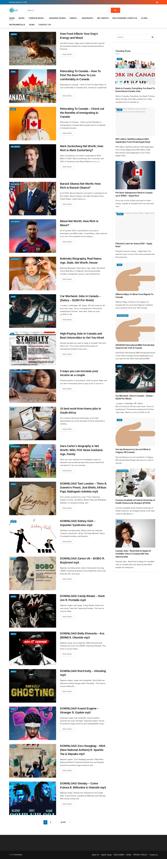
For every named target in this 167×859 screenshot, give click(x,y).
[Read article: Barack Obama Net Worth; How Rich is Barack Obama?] (32, 198)
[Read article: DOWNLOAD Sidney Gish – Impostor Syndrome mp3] (32, 536)
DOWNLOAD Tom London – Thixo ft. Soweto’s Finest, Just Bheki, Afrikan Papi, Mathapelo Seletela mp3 (83, 487)
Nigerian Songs (57, 18)
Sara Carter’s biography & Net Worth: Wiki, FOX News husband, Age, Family (81, 450)
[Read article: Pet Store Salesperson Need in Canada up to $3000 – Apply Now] (135, 175)
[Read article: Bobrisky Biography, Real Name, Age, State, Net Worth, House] (32, 273)
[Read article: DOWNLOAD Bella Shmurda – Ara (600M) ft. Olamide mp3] (32, 648)
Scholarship (123, 315)
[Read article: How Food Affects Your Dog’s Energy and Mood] (32, 48)
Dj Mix (144, 18)
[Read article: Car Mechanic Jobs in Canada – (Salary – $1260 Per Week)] (32, 311)
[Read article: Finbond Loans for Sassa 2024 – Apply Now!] (135, 226)
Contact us (45, 25)
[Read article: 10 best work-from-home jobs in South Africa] (32, 423)
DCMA (32, 25)
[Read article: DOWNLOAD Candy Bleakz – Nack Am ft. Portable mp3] (32, 611)
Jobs (13, 71)
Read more (68, 54)
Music (22, 18)
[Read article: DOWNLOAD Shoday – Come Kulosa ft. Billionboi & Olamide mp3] (32, 798)
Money (120, 214)
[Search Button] (115, 10)
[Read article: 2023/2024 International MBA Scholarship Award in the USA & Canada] (135, 327)
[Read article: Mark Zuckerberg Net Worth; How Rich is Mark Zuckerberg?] (32, 161)
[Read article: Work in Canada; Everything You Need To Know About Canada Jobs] (135, 71)
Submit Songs (106, 855)
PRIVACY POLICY (140, 855)
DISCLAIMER (119, 855)
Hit (12, 334)
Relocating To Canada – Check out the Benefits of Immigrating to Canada (82, 112)
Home (12, 18)
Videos (73, 18)
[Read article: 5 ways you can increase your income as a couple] (32, 386)
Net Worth (103, 18)
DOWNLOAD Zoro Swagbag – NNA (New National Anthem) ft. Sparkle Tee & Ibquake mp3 (82, 750)
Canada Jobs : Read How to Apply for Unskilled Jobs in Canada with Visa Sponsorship (133, 554)
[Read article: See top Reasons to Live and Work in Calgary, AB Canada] (135, 432)
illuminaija (18, 855)
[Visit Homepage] (13, 10)
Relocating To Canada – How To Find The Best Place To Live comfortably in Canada (80, 75)
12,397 (63, 822)
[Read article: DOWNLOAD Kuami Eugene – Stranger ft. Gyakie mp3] (32, 723)
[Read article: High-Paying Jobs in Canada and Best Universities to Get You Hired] (32, 348)
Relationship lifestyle (124, 18)
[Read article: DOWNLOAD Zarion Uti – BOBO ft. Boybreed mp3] (32, 573)
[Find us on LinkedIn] (157, 2)
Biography (87, 18)
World (13, 34)
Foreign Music (36, 18)
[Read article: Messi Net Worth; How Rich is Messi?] (32, 236)
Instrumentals (17, 25)
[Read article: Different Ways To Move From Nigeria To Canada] (135, 276)
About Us (95, 855)
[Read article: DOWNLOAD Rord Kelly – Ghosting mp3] (32, 686)
